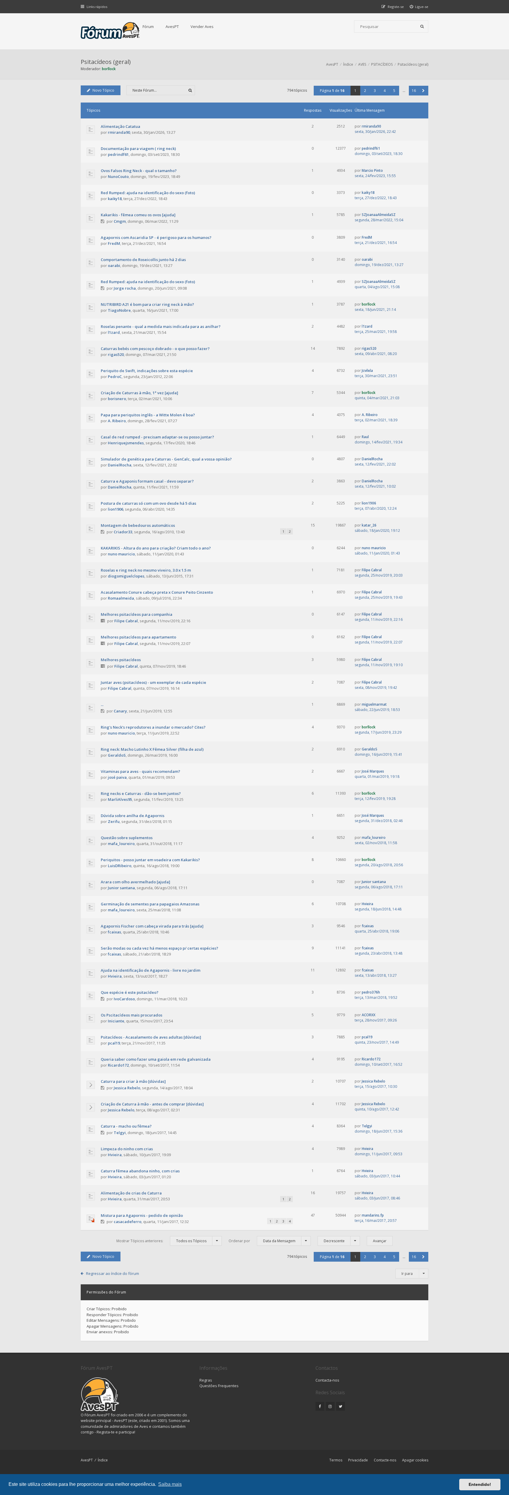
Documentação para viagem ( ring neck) (138, 148)
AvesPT (172, 26)
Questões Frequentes (219, 1385)
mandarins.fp (373, 1215)
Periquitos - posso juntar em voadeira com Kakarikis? (150, 859)
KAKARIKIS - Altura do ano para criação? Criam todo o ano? (156, 548)
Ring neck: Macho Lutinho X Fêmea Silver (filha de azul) (152, 749)
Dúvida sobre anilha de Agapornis (132, 815)
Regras (205, 1380)
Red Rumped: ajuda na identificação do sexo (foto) (148, 192)
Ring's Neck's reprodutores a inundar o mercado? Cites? (153, 727)
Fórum (148, 26)
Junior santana (121, 887)
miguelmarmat (374, 704)
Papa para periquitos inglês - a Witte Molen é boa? (148, 415)
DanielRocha (119, 465)
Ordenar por (262, 1240)
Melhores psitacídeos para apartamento (138, 637)
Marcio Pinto (372, 170)
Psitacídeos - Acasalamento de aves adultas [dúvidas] (151, 1037)
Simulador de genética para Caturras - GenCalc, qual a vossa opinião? (166, 459)
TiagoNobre (119, 310)
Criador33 (123, 531)
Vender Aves (202, 26)
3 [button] (375, 90)
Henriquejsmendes (126, 442)
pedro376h (371, 992)
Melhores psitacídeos (121, 659)
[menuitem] (419, 6)
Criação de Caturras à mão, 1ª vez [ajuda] (139, 392)
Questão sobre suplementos (127, 837)
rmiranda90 (119, 132)
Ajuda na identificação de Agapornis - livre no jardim (150, 970)
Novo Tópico (103, 90)
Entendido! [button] (480, 1484)
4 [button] (385, 90)
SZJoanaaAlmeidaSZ (379, 214)
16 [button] (414, 90)
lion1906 (115, 509)
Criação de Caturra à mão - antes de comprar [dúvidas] (152, 1104)
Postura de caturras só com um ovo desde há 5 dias (148, 503)
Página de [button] (332, 90)
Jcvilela (367, 370)
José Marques (373, 771)
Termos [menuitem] (335, 1460)
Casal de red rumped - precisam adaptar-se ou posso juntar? (157, 437)
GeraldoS (117, 755)
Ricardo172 (118, 1065)
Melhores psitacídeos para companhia (136, 614)
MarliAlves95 (120, 799)
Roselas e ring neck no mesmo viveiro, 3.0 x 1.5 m (146, 570)
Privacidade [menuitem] (358, 1460)
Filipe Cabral (372, 569)
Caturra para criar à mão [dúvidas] (133, 1081)
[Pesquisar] (422, 26)
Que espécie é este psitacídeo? (129, 992)
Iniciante (116, 1021)
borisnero (117, 398)
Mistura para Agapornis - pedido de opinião (142, 1215)
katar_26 (369, 525)
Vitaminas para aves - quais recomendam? (140, 771)
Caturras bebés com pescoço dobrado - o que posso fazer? (155, 348)
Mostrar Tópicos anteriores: (161, 1240)
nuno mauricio (121, 554)
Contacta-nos (327, 1380)
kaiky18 (115, 198)
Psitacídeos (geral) (106, 62)
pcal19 (114, 1043)
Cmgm (120, 221)
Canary (120, 711)
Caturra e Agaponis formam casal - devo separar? (147, 481)
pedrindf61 (118, 154)
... (102, 704)
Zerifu (114, 821)
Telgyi (120, 1132)
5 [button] (394, 90)
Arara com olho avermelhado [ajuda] (135, 882)
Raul (365, 436)
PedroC (115, 376)
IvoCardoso (124, 998)
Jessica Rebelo (127, 1087)
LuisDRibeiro (119, 865)
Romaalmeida (121, 598)
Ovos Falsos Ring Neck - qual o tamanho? (139, 170)
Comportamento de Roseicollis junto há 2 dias (143, 259)
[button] (423, 90)
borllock (109, 68)
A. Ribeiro (117, 420)
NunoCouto (118, 176)
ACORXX (368, 1014)
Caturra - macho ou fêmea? (126, 1126)
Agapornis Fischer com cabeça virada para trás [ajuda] (152, 926)
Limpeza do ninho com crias (127, 1148)
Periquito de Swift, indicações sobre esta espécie (147, 370)
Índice (103, 1460)
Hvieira (367, 903)
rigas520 (116, 354)
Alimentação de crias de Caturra (131, 1193)
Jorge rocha (125, 288)
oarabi (114, 265)
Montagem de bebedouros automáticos (138, 525)
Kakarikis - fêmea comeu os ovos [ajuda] (138, 214)
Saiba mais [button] (170, 1484)
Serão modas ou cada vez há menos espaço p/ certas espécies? (159, 948)
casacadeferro (127, 1221)
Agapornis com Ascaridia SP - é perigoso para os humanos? (156, 237)
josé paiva (117, 777)
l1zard (114, 332)
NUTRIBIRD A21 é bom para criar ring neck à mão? (147, 304)
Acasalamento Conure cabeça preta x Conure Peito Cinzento (157, 592)
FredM (114, 243)
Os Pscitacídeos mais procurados (131, 1015)
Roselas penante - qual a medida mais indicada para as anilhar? (161, 326)
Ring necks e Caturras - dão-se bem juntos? (141, 793)
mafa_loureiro (121, 843)
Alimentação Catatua (120, 126)
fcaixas (114, 932)
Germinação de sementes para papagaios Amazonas (150, 904)
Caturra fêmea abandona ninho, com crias (140, 1171)
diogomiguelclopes (126, 576)
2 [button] (365, 90)
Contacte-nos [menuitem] (385, 1460)
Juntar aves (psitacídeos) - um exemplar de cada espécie (153, 682)
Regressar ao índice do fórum (112, 1273)
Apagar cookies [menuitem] (415, 1460)
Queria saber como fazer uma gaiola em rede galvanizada (156, 1059)
